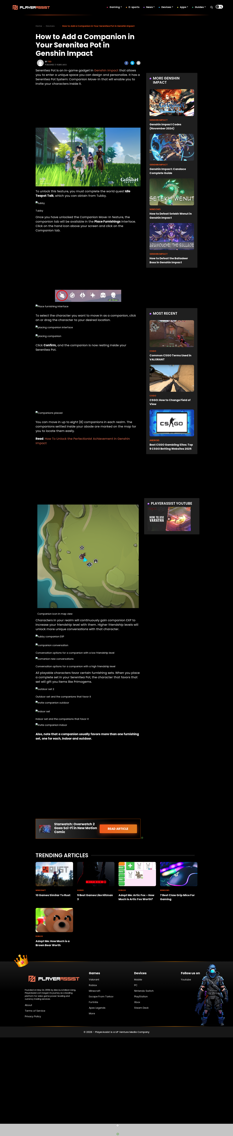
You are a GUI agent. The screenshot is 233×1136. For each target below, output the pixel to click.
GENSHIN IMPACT (159, 120)
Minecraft (94, 991)
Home (39, 26)
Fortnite (93, 1002)
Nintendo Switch (144, 991)
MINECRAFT (41, 890)
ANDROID (154, 440)
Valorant (94, 979)
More (92, 1013)
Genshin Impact (106, 70)
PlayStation (141, 996)
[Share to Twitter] (132, 63)
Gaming (114, 7)
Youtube (186, 979)
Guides (199, 7)
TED (49, 61)
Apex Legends (97, 1007)
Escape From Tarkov (101, 996)
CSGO (153, 351)
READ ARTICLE (118, 829)
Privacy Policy (33, 1016)
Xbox (137, 1002)
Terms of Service (35, 1010)
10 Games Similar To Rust (53, 895)
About (28, 1005)
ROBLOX (122, 890)
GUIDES (80, 890)
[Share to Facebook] (126, 63)
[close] (117, 1125)
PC (135, 985)
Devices (166, 7)
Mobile (138, 979)
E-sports (134, 7)
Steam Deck (141, 1007)
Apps (183, 7)
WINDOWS (155, 209)
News (149, 7)
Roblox (93, 985)
